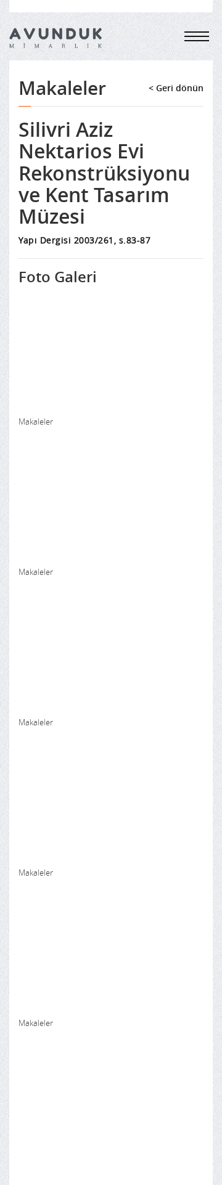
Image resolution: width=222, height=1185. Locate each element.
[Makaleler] (111, 351)
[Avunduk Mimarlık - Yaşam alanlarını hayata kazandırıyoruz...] (55, 38)
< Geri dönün (176, 88)
